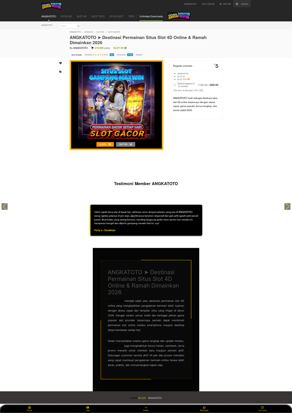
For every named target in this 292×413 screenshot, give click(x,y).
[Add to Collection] (60, 72)
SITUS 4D (89, 31)
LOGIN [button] (102, 144)
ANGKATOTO (46, 25)
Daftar (146, 410)
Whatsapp (204, 410)
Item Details (76, 54)
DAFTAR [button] (123, 144)
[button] (5, 206)
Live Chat (262, 410)
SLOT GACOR (114, 31)
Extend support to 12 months (198, 85)
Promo (29, 410)
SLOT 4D (100, 31)
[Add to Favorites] (60, 63)
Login (87, 410)
